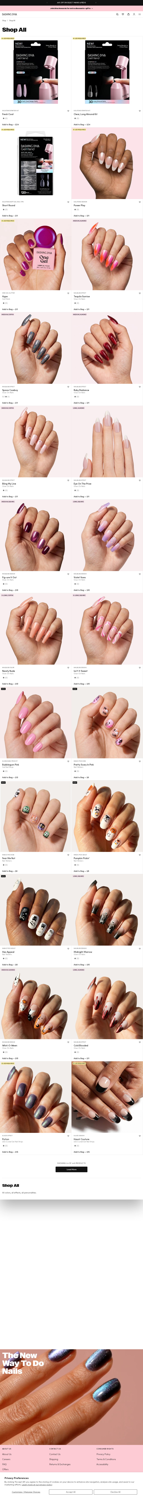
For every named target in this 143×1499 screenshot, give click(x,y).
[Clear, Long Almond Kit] (107, 72)
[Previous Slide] (47, 2)
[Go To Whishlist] (123, 14)
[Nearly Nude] (35, 629)
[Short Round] (35, 163)
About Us (6, 1454)
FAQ (4, 1464)
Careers (6, 1459)
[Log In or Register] (134, 14)
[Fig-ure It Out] (35, 535)
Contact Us (54, 1454)
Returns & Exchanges (60, 1464)
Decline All (115, 1492)
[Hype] (35, 254)
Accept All (70, 1492)
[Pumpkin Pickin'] (107, 816)
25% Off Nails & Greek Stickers (71, 3)
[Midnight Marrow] (107, 910)
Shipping (53, 1459)
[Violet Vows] (107, 535)
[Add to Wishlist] (68, 111)
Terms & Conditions (106, 1459)
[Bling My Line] (35, 441)
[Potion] (35, 1097)
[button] (71, 8)
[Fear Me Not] (35, 816)
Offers (5, 1469)
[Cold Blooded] (107, 1003)
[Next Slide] (95, 2)
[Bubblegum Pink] (35, 722)
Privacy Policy (103, 1454)
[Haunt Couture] (107, 1097)
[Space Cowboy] (35, 348)
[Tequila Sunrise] (107, 254)
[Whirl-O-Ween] (35, 1003)
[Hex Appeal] (35, 910)
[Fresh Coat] (35, 72)
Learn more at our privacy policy (37, 1484)
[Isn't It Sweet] (107, 629)
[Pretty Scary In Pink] (107, 722)
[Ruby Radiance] (107, 348)
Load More (72, 1169)
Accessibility (102, 1464)
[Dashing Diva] (9, 14)
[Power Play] (107, 163)
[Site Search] (117, 14)
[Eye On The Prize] (107, 441)
